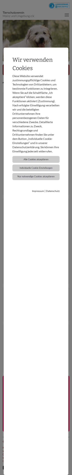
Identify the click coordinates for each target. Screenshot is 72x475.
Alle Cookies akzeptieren (36, 159)
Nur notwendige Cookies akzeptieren (36, 176)
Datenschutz (53, 190)
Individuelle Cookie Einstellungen (36, 167)
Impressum (38, 190)
